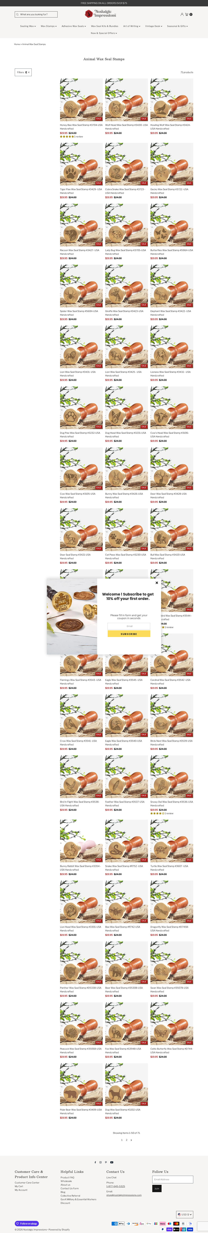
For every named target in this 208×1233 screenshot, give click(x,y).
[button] (129, 633)
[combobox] (36, 14)
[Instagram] (100, 1162)
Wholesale (66, 1181)
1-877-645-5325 (115, 1186)
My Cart (19, 1186)
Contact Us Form (70, 1188)
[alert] (104, 616)
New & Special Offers (103, 33)
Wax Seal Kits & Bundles (104, 26)
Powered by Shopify (59, 1229)
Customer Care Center (27, 1182)
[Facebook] (95, 1162)
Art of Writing (131, 26)
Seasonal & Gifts (176, 26)
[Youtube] (111, 1162)
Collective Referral (70, 1195)
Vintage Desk (153, 26)
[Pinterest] (106, 1162)
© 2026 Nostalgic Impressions (31, 1229)
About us (65, 1184)
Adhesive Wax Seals (73, 26)
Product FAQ (67, 1177)
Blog (63, 1192)
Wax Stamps (48, 26)
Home (17, 44)
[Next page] (131, 1140)
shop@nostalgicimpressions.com (124, 1195)
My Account (21, 1190)
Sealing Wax (27, 26)
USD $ (185, 1214)
